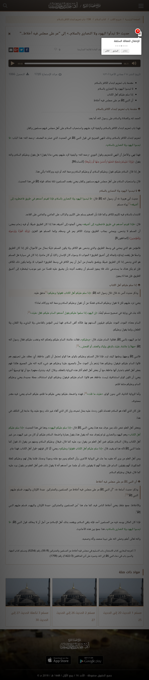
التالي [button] (107, 51)
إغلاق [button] (125, 51)
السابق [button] (115, 51)
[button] (126, 45)
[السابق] (139, 33)
